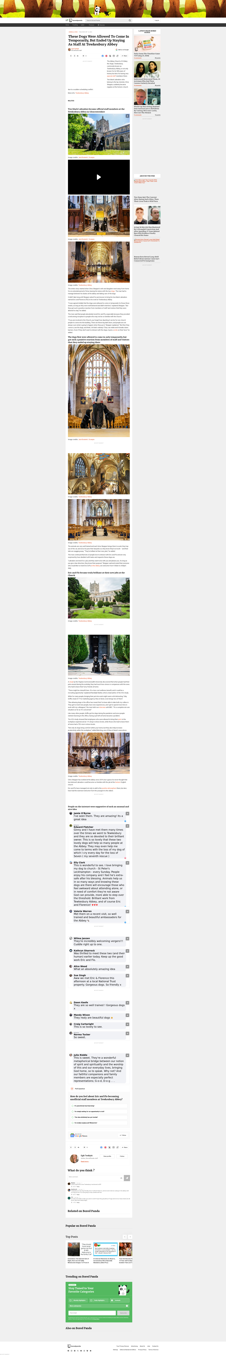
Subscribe (123, 1313)
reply (78, 1186)
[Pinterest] (74, 1350)
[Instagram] (71, 1350)
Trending (75, 25)
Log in (157, 20)
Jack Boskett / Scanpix (86, 157)
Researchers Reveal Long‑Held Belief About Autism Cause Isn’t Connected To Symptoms (146, 259)
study (71, 682)
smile (116, 330)
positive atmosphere (109, 788)
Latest (82, 25)
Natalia (73, 1183)
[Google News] (90, 1350)
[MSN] (87, 1350)
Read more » (85, 1161)
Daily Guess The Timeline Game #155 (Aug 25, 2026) (147, 55)
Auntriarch (74, 1189)
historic (118, 782)
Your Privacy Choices (123, 1346)
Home (67, 25)
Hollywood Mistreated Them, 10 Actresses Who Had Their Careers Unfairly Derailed (147, 81)
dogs (113, 291)
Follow (122, 1156)
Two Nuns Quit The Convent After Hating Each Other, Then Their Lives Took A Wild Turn (146, 199)
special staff (111, 76)
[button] (125, 1237)
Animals (71, 32)
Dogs (76, 32)
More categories (75, 1306)
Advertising (134, 1346)
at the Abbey (95, 566)
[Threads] (84, 1350)
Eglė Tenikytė (75, 48)
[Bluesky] (81, 1350)
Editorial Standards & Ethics (128, 1349)
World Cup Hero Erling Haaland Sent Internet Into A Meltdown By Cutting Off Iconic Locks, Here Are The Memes (146, 110)
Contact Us (155, 1346)
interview (102, 707)
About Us (142, 1346)
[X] (78, 1350)
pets (119, 719)
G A (72, 1197)
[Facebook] (68, 1350)
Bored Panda (74, 1346)
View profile (107, 1156)
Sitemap (115, 1349)
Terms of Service (153, 1349)
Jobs (148, 1346)
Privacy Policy (142, 1349)
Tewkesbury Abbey (82, 93)
